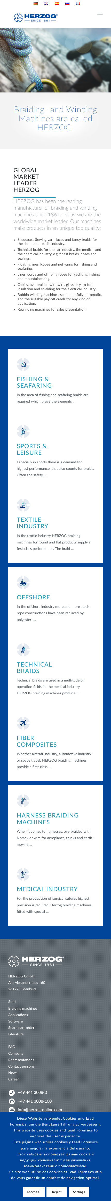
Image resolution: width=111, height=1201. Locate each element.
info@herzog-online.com (40, 1110)
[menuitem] (36, 3)
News (12, 1073)
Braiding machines (22, 1008)
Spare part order (21, 1028)
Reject (57, 1192)
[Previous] (4, 60)
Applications (18, 1015)
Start (12, 1002)
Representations (21, 1060)
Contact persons (21, 1066)
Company (15, 1053)
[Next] (106, 60)
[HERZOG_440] (55, 17)
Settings (79, 1192)
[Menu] (100, 18)
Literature (15, 1034)
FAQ (11, 1047)
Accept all (34, 1192)
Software (15, 1021)
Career (13, 1079)
